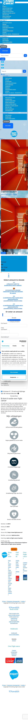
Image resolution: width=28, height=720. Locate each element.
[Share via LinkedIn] (3, 197)
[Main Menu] (0, 129)
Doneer (14, 640)
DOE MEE (5, 51)
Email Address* (5, 337)
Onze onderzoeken (7, 42)
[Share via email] (2, 197)
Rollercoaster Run (7, 9)
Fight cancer (8, 78)
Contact (4, 32)
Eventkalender (6, 18)
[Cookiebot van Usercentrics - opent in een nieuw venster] (19, 341)
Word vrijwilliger (6, 16)
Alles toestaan (14, 372)
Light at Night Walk (10, 100)
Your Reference (5, 385)
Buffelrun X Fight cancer (8, 13)
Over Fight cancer (7, 22)
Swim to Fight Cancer (8, 11)
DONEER (3, 46)
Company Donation (14, 321)
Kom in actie (6, 95)
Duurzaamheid (9, 84)
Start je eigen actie (14, 613)
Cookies (23, 601)
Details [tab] (14, 345)
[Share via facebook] (1, 197)
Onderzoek (5, 38)
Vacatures (5, 29)
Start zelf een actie (10, 97)
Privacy (4, 601)
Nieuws (4, 24)
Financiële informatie (8, 27)
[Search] (25, 55)
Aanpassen (13, 377)
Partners (7, 88)
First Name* (4, 323)
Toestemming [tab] (5, 345)
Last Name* (4, 329)
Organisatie (5, 26)
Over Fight (2, 20)
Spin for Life (5, 14)
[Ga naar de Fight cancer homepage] (4, 555)
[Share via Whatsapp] (5, 197)
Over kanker (5, 40)
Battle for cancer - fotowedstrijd (10, 34)
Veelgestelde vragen (7, 30)
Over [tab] (23, 345)
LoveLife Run (8, 99)
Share (8, 253)
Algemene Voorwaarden (13, 601)
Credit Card (7, 381)
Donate (3, 253)
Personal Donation (14, 320)
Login (2, 59)
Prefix (2, 328)
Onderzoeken (3, 36)
